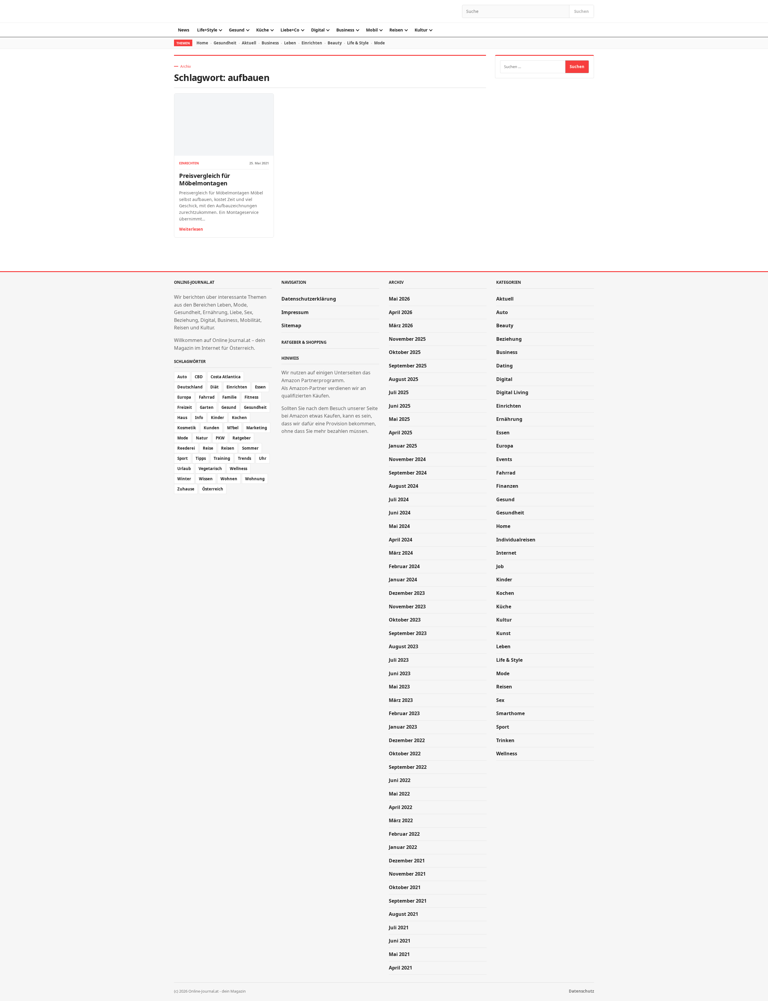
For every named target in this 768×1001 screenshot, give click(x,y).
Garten (207, 407)
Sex (500, 700)
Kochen (239, 417)
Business (345, 30)
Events (504, 459)
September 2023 (408, 633)
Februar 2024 (404, 566)
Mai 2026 (399, 298)
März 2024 (401, 553)
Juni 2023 (399, 673)
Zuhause (185, 489)
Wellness (238, 468)
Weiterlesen (191, 229)
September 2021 (408, 901)
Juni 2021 (399, 940)
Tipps (201, 458)
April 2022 (400, 807)
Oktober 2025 (405, 352)
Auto (182, 376)
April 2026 (400, 312)
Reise (208, 448)
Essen (260, 387)
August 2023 (403, 646)
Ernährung (509, 419)
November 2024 (407, 459)
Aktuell (249, 43)
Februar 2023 (404, 713)
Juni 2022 (399, 780)
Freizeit (184, 407)
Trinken (505, 740)
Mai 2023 (399, 686)
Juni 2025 (399, 406)
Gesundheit (225, 43)
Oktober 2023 (405, 619)
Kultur (421, 30)
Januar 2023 (403, 727)
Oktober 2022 (405, 753)
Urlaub (184, 468)
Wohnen (228, 478)
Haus (182, 417)
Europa (184, 397)
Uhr (262, 458)
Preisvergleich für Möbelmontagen (204, 179)
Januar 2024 (403, 579)
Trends (244, 458)
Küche (262, 30)
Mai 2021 (399, 954)
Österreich (212, 489)
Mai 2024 (399, 526)
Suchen (581, 11)
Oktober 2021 (405, 887)
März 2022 (401, 820)
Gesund (236, 30)
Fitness (251, 397)
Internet (506, 553)
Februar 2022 (404, 834)
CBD (199, 376)
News (183, 30)
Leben (290, 43)
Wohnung (255, 478)
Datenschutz (581, 991)
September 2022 (408, 767)
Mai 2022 (399, 793)
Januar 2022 (403, 847)
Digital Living (512, 392)
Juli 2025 (399, 392)
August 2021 (403, 914)
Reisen (396, 30)
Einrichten (312, 43)
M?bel (232, 427)
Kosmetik (186, 427)
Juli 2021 (399, 927)
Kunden (211, 427)
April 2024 (400, 539)
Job (500, 566)
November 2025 (407, 339)
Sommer (250, 448)
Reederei (186, 448)
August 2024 (403, 486)
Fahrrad (206, 397)
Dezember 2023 (407, 593)
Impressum (295, 312)
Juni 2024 (399, 512)
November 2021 (407, 874)
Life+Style (207, 30)
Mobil (372, 30)
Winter (184, 478)
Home (202, 43)
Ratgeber (241, 438)
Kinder (217, 417)
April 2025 (400, 432)
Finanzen (507, 486)
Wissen (206, 478)
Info (199, 417)
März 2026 (401, 325)
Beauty (335, 43)
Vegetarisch (210, 468)
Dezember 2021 (407, 860)
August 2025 (403, 379)
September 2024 (408, 472)
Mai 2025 (399, 419)
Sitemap (291, 325)
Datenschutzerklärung (308, 298)
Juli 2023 (399, 660)
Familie (229, 397)
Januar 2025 (403, 445)
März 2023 (401, 700)
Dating (504, 365)
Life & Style (358, 43)
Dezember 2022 (407, 740)
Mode (379, 43)
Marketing (256, 427)
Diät (214, 387)
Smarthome (510, 713)
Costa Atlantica (226, 376)
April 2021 (400, 967)
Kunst (503, 633)
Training (222, 458)
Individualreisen (516, 539)
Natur (202, 438)
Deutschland (189, 387)
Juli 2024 (399, 499)
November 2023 (407, 606)
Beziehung (509, 339)
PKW (220, 438)
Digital (318, 30)
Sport (182, 458)
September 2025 (408, 365)
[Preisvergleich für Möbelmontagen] (224, 125)
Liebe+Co (289, 30)
